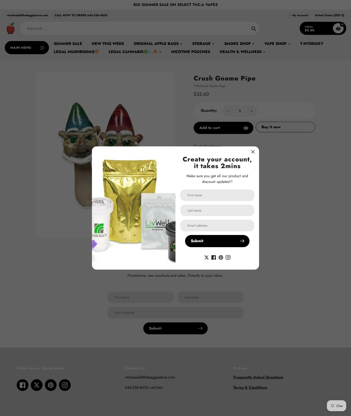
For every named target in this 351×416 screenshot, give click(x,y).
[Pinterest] (220, 257)
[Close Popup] (253, 152)
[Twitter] (206, 257)
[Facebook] (213, 257)
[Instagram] (228, 257)
